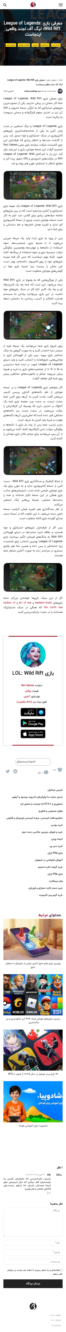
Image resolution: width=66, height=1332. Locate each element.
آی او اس (56, 45)
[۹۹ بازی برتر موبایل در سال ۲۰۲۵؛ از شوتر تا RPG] (33, 1050)
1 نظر (39, 773)
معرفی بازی (10, 45)
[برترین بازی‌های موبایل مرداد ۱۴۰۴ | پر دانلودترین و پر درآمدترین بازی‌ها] (33, 994)
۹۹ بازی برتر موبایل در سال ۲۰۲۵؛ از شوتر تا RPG (33, 1074)
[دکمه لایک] (60, 769)
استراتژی (45, 45)
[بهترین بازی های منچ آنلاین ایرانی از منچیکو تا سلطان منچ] (33, 939)
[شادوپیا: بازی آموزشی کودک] (33, 1101)
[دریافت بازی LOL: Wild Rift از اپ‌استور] (33, 734)
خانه (61, 80)
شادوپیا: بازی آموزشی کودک (33, 1125)
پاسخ (49, 1192)
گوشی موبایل (24, 45)
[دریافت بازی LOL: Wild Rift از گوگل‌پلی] (33, 723)
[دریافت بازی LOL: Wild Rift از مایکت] (33, 712)
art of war (25, 603)
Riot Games (27, 685)
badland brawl (43, 603)
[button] (5, 4)
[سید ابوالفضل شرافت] (60, 91)
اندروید (35, 45)
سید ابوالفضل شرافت (32, 91)
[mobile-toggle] (60, 5)
